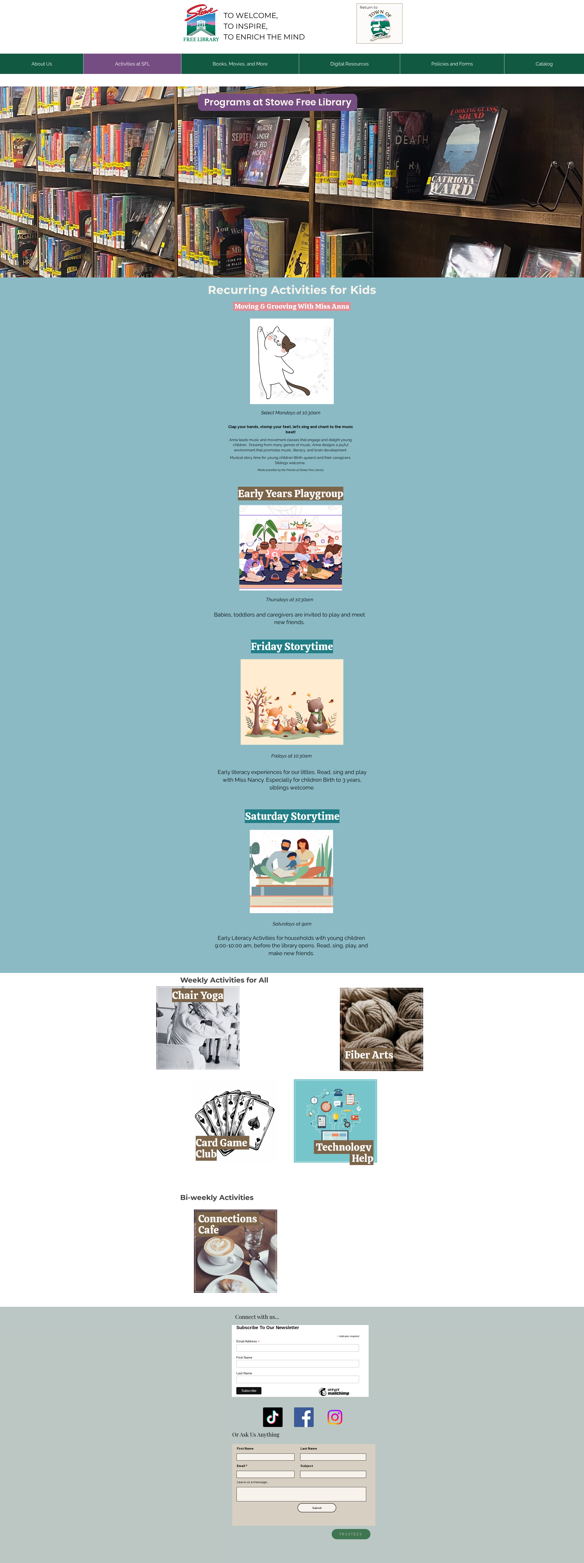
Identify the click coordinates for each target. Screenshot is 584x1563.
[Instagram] (335, 1417)
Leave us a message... (253, 1482)
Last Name (308, 1448)
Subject (306, 1465)
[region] (198, 1028)
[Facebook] (304, 1417)
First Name (245, 1448)
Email (241, 1465)
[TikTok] (273, 1417)
